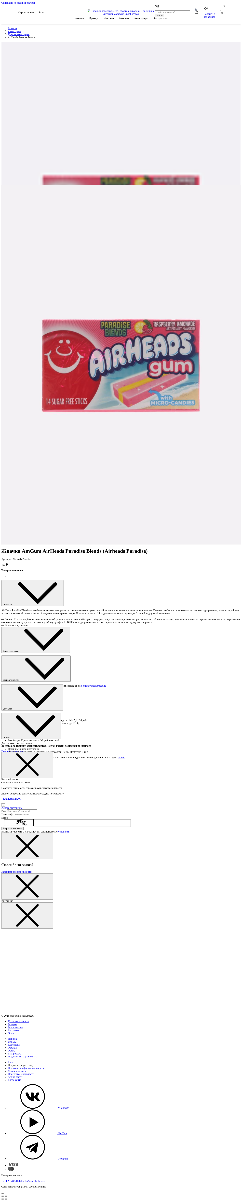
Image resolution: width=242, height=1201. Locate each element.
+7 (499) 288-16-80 (11, 1181)
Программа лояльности (21, 1074)
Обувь (11, 1050)
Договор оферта (17, 1071)
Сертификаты (26, 12)
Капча (4, 817)
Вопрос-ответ (15, 1027)
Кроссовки (14, 1044)
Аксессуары (141, 18)
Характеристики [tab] (11, 651)
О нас (11, 1033)
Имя (3, 811)
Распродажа (14, 1053)
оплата (121, 757)
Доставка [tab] (8, 709)
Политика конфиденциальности (26, 1068)
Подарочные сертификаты (23, 1056)
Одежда (12, 1047)
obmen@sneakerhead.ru (93, 685)
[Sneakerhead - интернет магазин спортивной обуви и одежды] (121, 13)
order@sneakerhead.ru (34, 1181)
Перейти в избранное (209, 15)
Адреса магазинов (11, 807)
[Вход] (197, 12)
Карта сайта (14, 1079)
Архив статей (15, 1077)
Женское (124, 18)
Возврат (12, 1024)
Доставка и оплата (18, 1021)
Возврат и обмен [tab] (11, 680)
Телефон (6, 814)
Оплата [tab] (7, 737)
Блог (41, 12)
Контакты (13, 1030)
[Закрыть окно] (27, 765)
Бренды (93, 18)
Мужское (109, 18)
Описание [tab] (8, 604)
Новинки (79, 18)
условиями (64, 831)
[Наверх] (2, 1193)
